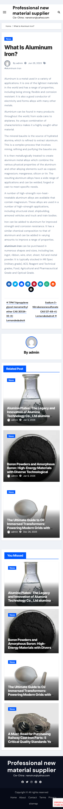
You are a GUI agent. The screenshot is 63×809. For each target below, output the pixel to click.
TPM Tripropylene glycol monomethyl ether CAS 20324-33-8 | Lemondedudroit (17, 311)
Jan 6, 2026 (29, 419)
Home (13, 797)
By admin (17, 63)
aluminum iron (13, 68)
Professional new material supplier (31, 10)
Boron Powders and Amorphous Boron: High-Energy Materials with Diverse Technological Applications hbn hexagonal (31, 470)
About (22, 797)
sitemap (33, 803)
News (8, 39)
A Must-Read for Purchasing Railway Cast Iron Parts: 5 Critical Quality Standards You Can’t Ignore (30, 739)
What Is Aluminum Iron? (28, 50)
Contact (32, 797)
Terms (42, 797)
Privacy (52, 797)
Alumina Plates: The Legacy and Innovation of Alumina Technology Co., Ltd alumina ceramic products (31, 414)
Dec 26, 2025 (30, 531)
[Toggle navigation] (4, 12)
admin (34, 352)
